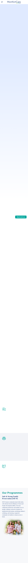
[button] (2, 2)
